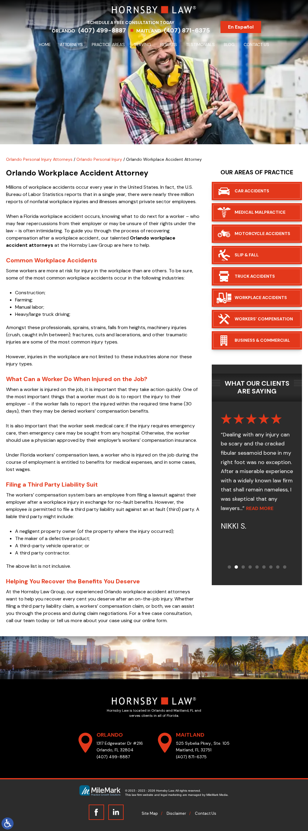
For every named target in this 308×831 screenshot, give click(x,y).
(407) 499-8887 (102, 30)
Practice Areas (108, 44)
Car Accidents (252, 191)
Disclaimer (176, 813)
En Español (241, 27)
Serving (142, 44)
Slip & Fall (247, 255)
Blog (229, 44)
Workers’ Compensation (264, 319)
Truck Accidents (255, 276)
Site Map (150, 813)
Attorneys (71, 44)
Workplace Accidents (261, 297)
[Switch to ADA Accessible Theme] (8, 823)
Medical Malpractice (260, 212)
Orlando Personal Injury (99, 159)
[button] (229, 567)
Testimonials (200, 44)
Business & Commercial (262, 340)
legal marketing (171, 794)
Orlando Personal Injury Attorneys (39, 159)
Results (168, 44)
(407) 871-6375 (187, 30)
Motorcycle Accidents (262, 233)
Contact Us (256, 44)
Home (45, 44)
